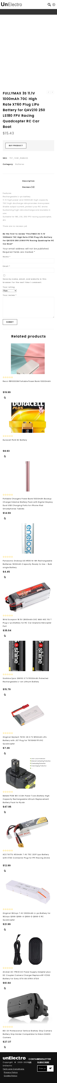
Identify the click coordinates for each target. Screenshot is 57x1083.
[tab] (28, 181)
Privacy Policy (11, 1072)
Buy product (16, 145)
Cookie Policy (10, 1075)
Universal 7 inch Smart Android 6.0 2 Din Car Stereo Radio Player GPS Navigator (48, 92)
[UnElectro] (11, 4)
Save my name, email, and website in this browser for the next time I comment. (24, 281)
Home (6, 17)
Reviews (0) (28, 187)
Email (6, 266)
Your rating (9, 287)
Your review (9, 295)
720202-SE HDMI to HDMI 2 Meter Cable (52, 92)
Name (6, 257)
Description (28, 181)
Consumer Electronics (30, 17)
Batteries (47, 17)
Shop (13, 17)
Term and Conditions (13, 1069)
